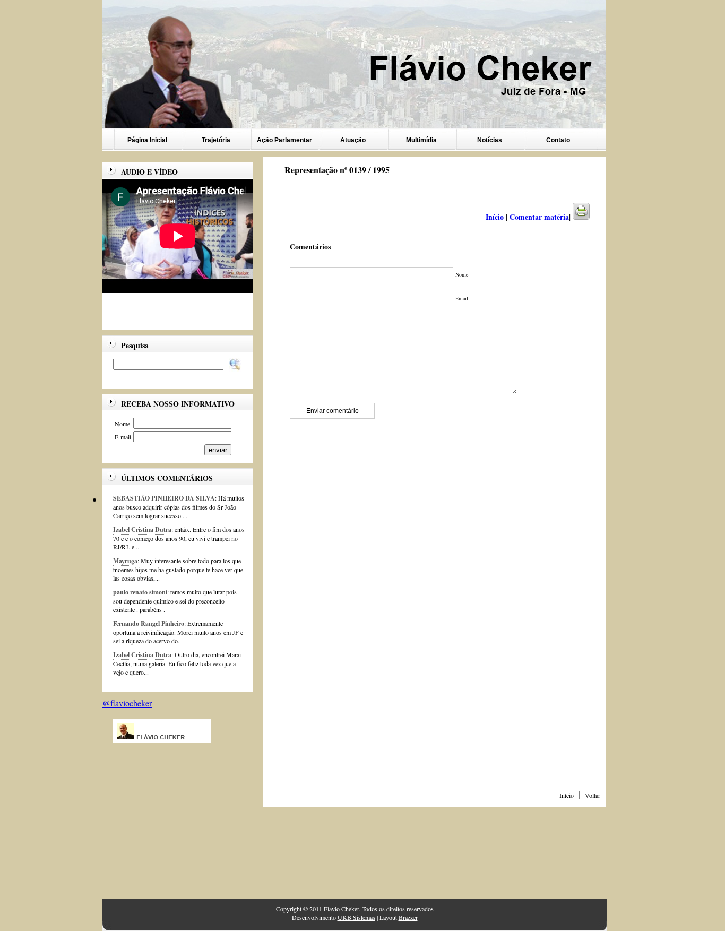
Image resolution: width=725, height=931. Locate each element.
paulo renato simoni (140, 592)
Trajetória (216, 140)
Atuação (353, 140)
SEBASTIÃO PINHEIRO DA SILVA (164, 498)
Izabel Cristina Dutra (142, 529)
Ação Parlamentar (284, 140)
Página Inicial (147, 140)
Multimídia (421, 140)
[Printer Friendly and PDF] (588, 216)
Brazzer (408, 917)
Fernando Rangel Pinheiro (148, 623)
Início (566, 795)
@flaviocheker (127, 703)
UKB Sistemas (356, 917)
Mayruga (125, 560)
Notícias (489, 140)
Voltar (592, 795)
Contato (558, 140)
